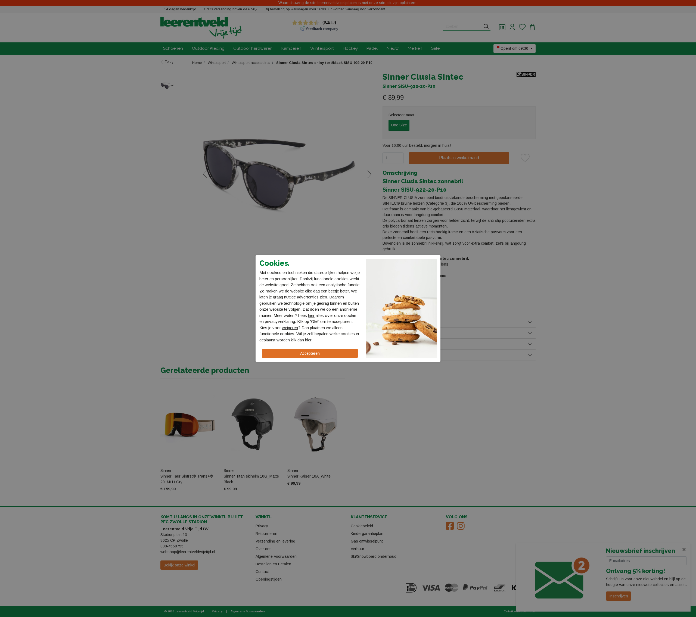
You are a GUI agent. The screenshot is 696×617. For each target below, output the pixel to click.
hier (311, 315)
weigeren (290, 327)
